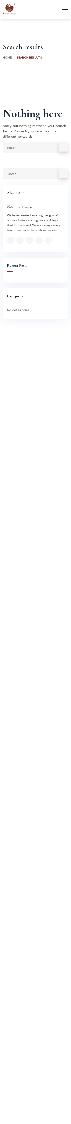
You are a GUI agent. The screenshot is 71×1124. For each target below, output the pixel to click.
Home (7, 58)
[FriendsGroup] (9, 9)
